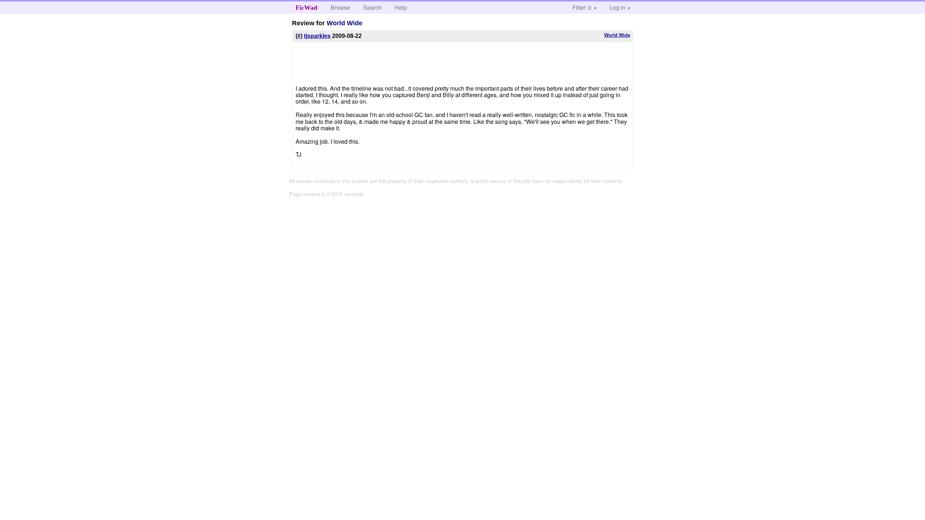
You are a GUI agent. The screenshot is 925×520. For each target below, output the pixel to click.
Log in (617, 7)
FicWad (306, 7)
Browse (340, 7)
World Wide (344, 23)
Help (401, 7)
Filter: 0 (581, 7)
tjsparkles (317, 36)
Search (372, 7)
